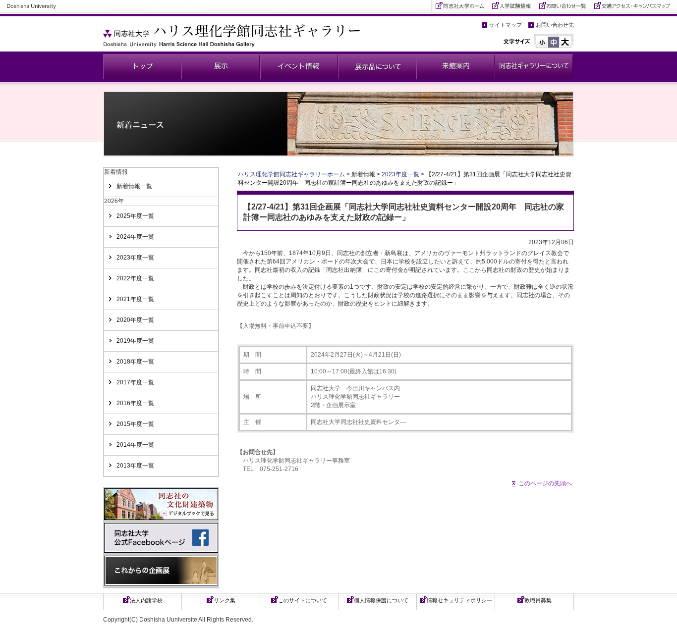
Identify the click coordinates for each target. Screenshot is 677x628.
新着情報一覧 (134, 186)
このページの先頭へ (545, 483)
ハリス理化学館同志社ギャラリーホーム (291, 174)
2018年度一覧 (135, 361)
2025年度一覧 (135, 215)
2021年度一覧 (135, 299)
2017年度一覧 (135, 382)
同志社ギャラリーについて (534, 66)
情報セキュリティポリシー (459, 600)
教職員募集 (538, 600)
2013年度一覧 (135, 465)
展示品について (377, 66)
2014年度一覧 (135, 444)
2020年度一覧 (135, 319)
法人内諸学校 (146, 600)
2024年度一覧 (135, 236)
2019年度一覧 (135, 340)
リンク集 (224, 600)
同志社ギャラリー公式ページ (142, 66)
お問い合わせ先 (555, 25)
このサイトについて (302, 600)
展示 (220, 66)
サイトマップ (505, 25)
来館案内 (455, 66)
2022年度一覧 (135, 278)
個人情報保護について (381, 600)
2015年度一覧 (135, 423)
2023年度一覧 (135, 257)
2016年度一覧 (135, 403)
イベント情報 (299, 66)
